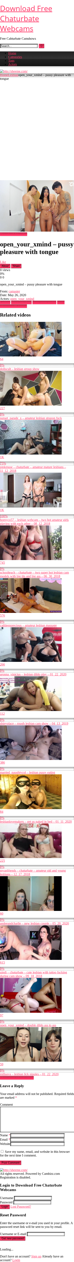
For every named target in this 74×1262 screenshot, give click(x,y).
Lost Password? (20, 1206)
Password (6, 1202)
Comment (6, 1104)
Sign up (36, 1256)
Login (5, 1206)
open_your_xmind (22, 298)
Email (5, 1139)
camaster (14, 291)
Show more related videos (17, 1078)
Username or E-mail (13, 1234)
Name (5, 1135)
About (5, 266)
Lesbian (13, 75)
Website (5, 1144)
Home (12, 53)
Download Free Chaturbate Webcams (26, 18)
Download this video (13, 234)
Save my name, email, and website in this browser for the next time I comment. (35, 1153)
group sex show (21, 302)
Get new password (13, 1238)
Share (16, 266)
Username (6, 1198)
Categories (15, 57)
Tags (11, 60)
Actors (12, 64)
